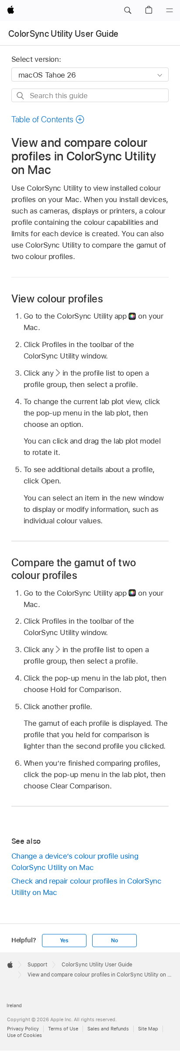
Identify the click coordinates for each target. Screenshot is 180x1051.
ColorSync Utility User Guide (63, 33)
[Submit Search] (20, 95)
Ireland (14, 1005)
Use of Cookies (24, 1035)
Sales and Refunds (108, 1029)
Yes (64, 940)
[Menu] (169, 10)
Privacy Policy (23, 1029)
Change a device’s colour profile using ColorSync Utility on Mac (74, 862)
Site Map (148, 1029)
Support (37, 965)
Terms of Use (63, 1029)
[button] (127, 10)
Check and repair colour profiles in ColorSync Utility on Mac (86, 887)
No (114, 940)
